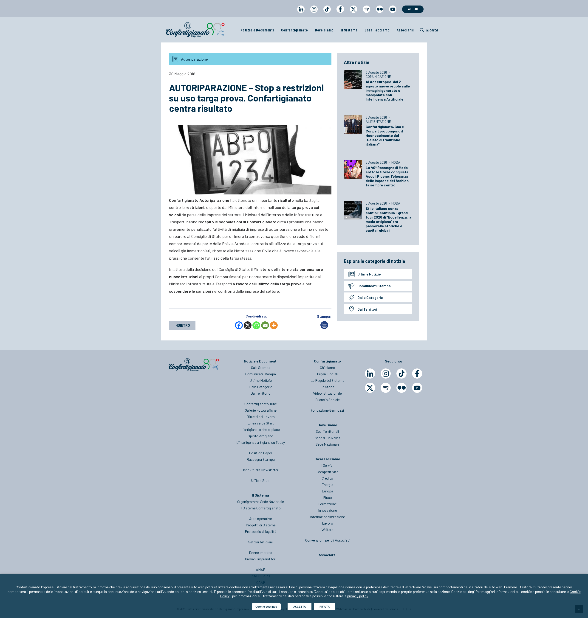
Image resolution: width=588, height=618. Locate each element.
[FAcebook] (417, 373)
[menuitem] (300, 13)
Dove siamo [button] (324, 30)
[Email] (265, 325)
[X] (248, 325)
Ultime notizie (369, 274)
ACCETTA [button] (299, 606)
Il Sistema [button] (349, 30)
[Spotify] (386, 388)
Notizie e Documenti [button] (257, 30)
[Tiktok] (401, 373)
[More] (274, 325)
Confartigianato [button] (294, 30)
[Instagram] (386, 373)
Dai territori (367, 309)
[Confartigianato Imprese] (195, 30)
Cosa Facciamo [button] (377, 30)
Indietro (182, 325)
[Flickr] (401, 388)
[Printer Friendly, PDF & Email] (324, 327)
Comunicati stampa (374, 286)
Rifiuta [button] (324, 606)
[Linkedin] (370, 373)
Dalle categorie (370, 297)
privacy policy (357, 596)
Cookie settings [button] (266, 606)
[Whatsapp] (256, 325)
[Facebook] (239, 325)
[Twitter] (370, 388)
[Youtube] (417, 388)
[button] (429, 29)
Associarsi (405, 30)
